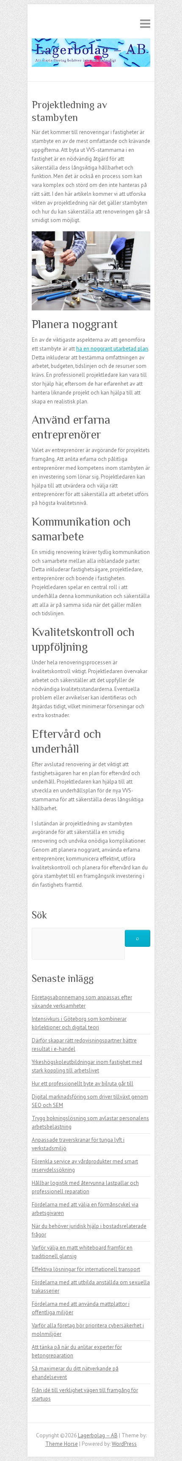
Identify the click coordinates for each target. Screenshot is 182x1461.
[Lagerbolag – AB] (91, 54)
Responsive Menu (145, 23)
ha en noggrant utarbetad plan (112, 348)
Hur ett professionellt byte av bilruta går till (82, 1083)
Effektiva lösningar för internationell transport (86, 1269)
